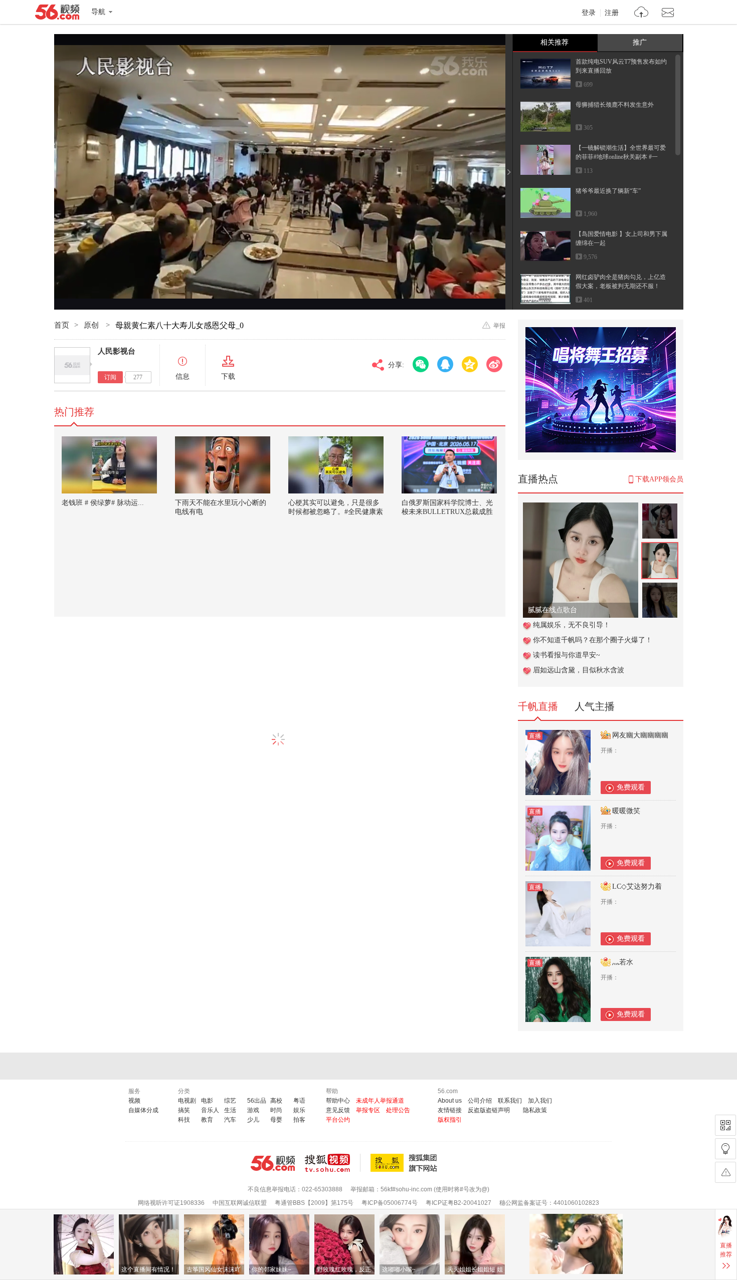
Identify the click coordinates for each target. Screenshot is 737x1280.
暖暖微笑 (626, 811)
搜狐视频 (332, 1163)
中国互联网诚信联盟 (240, 1202)
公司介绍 (480, 1100)
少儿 (253, 1119)
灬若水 (622, 962)
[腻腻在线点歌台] (580, 507)
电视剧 (187, 1100)
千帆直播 (538, 706)
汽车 (230, 1119)
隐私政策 (535, 1110)
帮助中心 (338, 1100)
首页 (61, 325)
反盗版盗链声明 (489, 1110)
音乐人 (210, 1110)
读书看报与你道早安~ (566, 655)
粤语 (299, 1100)
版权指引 (450, 1119)
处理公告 (398, 1110)
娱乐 (299, 1110)
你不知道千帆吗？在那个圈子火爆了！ (592, 640)
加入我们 (540, 1100)
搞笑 (184, 1110)
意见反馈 (338, 1110)
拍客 (299, 1119)
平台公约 (338, 1119)
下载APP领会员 (659, 479)
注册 (612, 13)
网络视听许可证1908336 (171, 1202)
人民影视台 (116, 351)
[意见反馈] (725, 1172)
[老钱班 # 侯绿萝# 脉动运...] (109, 464)
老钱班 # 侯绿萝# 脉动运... (103, 502)
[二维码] (725, 1125)
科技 (184, 1119)
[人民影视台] (72, 365)
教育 (207, 1119)
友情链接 (450, 1110)
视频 (134, 1100)
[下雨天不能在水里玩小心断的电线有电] (222, 464)
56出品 (256, 1100)
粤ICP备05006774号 (389, 1202)
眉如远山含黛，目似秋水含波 (578, 670)
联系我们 (510, 1100)
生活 (230, 1110)
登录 (589, 13)
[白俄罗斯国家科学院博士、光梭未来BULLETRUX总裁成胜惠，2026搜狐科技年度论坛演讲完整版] (449, 464)
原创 (92, 325)
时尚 (276, 1110)
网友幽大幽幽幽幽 (640, 735)
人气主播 (595, 706)
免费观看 (631, 787)
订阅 (110, 377)
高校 (276, 1100)
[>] (641, 13)
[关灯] (725, 1148)
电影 (207, 1100)
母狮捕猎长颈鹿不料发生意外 (615, 104)
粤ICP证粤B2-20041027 (458, 1202)
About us (450, 1100)
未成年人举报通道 (380, 1100)
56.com (57, 14)
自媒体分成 (143, 1110)
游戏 (253, 1110)
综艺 (230, 1100)
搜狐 (406, 1163)
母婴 (276, 1119)
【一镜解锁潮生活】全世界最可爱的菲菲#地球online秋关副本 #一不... (621, 156)
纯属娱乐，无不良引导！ (571, 625)
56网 (273, 1163)
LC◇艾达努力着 (637, 886)
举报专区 (368, 1110)
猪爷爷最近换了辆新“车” (608, 190)
